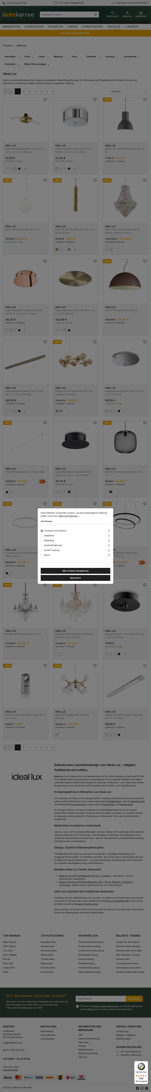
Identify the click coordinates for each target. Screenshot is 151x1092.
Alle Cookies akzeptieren (76, 571)
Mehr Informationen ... (69, 516)
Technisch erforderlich (55, 530)
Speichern (75, 578)
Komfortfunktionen (53, 545)
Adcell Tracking (51, 550)
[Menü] (146, 1063)
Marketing (49, 540)
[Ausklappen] (108, 530)
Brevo (47, 555)
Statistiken (49, 535)
